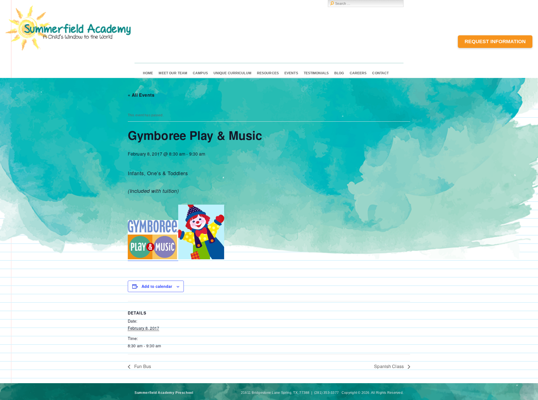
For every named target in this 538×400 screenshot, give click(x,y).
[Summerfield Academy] (68, 49)
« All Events (141, 95)
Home (148, 73)
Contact (380, 73)
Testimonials (316, 73)
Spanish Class (389, 366)
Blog (339, 73)
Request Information (495, 41)
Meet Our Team (173, 73)
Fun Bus (142, 366)
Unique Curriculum (232, 73)
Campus (200, 73)
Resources (268, 73)
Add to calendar (157, 286)
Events (291, 73)
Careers (358, 73)
